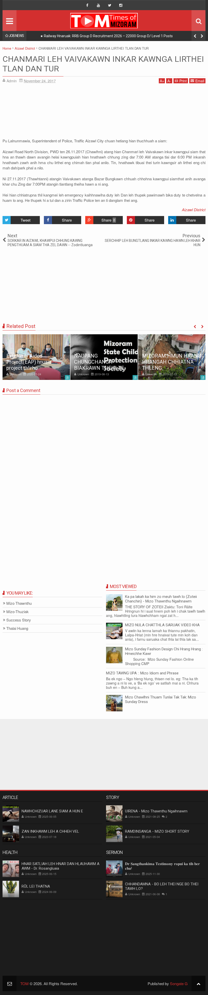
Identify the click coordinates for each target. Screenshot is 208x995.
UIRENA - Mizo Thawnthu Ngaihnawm (156, 811)
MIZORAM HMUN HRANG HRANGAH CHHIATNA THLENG (171, 362)
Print (183, 80)
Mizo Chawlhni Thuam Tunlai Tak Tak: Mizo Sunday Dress (160, 699)
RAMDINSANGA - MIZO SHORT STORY (157, 831)
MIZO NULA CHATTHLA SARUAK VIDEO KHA (162, 625)
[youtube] (98, 5)
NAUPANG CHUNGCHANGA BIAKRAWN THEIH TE (99, 362)
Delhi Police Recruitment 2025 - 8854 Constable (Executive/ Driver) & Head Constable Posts (117, 36)
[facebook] (87, 5)
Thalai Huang (17, 628)
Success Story (18, 620)
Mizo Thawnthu (19, 603)
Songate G (179, 983)
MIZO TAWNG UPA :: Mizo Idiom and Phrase (142, 673)
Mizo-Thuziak (17, 611)
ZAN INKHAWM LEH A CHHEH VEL (50, 831)
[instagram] (121, 5)
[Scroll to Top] (198, 983)
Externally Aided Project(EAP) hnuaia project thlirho (28, 362)
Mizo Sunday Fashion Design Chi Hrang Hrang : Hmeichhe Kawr (164, 651)
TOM (24, 983)
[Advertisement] (104, 112)
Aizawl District (193, 209)
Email (199, 80)
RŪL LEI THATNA (36, 886)
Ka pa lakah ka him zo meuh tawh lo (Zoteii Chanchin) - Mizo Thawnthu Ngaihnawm (161, 598)
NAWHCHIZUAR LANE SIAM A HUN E (52, 811)
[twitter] (110, 5)
